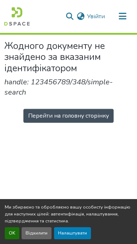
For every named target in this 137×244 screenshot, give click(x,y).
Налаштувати (72, 233)
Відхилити (36, 233)
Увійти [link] (96, 16)
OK (12, 233)
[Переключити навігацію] (122, 16)
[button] (17, 16)
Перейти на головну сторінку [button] (68, 116)
